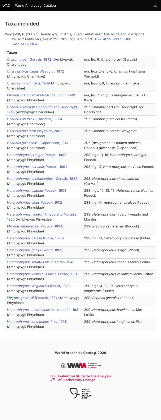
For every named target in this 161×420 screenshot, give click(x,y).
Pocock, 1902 (36, 155)
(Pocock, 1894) (35, 226)
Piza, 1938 (37, 321)
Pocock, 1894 (37, 167)
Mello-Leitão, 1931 (42, 274)
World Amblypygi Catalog (35, 5)
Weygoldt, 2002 (34, 131)
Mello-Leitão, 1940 (40, 262)
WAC (6, 5)
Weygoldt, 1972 (35, 71)
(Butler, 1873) (35, 238)
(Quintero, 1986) (34, 119)
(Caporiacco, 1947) (38, 143)
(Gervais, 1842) (30, 59)
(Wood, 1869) (35, 250)
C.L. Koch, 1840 (41, 95)
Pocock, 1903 (36, 190)
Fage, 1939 (29, 83)
